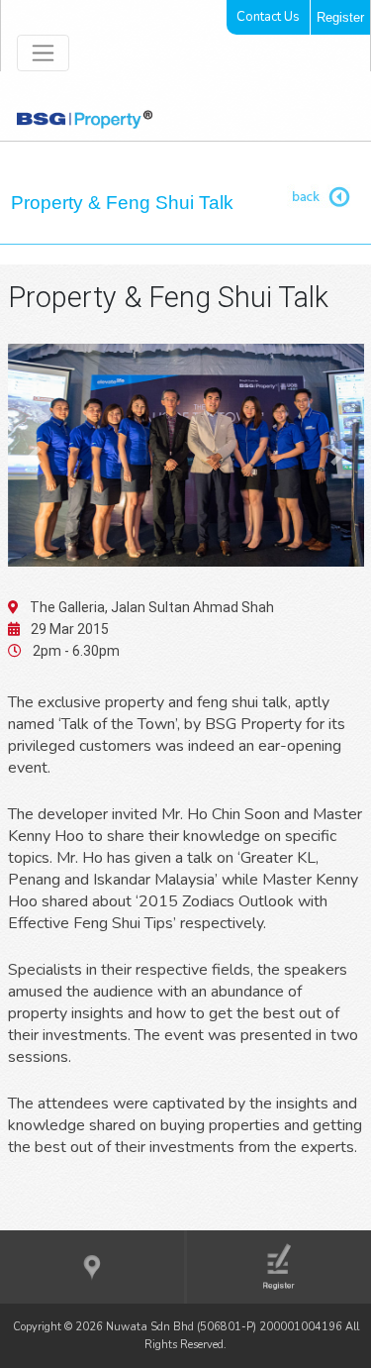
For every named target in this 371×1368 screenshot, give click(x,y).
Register (340, 17)
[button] (34, 455)
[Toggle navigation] (43, 53)
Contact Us (268, 17)
